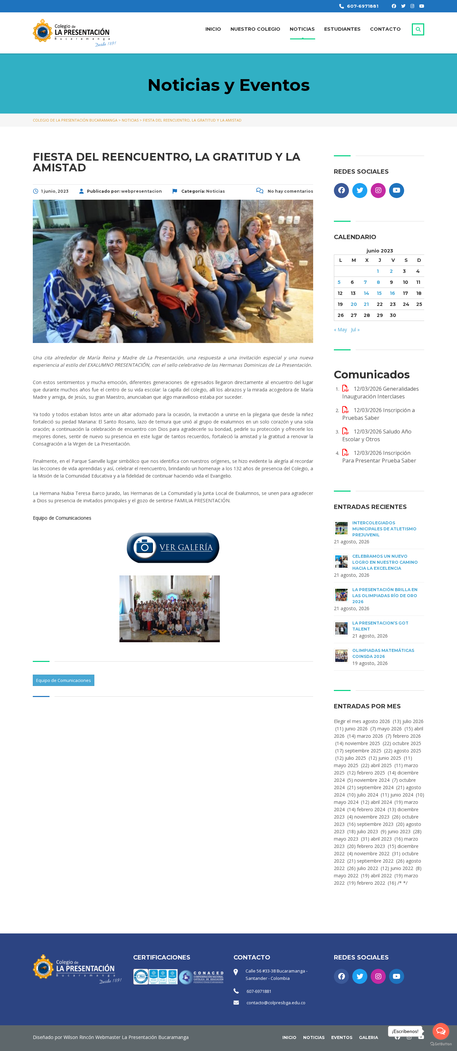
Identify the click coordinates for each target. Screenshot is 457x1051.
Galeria (368, 1037)
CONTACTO (385, 29)
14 (366, 293)
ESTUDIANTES (342, 29)
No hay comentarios (290, 191)
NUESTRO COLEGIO (255, 29)
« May (340, 329)
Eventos (341, 1037)
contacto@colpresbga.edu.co (276, 1003)
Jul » (355, 329)
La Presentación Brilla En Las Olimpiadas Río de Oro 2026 (385, 595)
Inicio (289, 1037)
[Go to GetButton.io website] (441, 1044)
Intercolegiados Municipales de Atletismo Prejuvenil (384, 528)
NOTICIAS (302, 29)
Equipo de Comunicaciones (63, 680)
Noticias (314, 1037)
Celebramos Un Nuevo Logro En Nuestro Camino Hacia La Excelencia (385, 562)
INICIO (213, 29)
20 (354, 304)
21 (366, 304)
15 (379, 293)
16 (392, 293)
